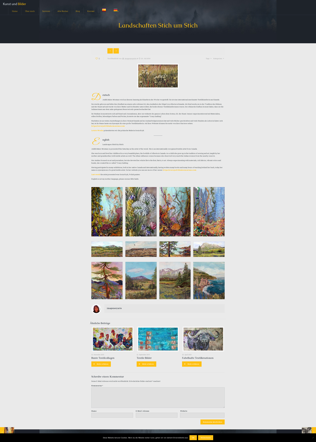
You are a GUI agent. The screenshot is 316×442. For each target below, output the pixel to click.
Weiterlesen (206, 438)
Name (94, 411)
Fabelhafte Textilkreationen (198, 358)
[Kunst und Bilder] (14, 3)
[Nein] (313, 437)
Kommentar (97, 386)
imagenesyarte (130, 58)
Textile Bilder (144, 358)
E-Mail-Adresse (142, 411)
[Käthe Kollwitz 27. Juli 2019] (309, 432)
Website (183, 411)
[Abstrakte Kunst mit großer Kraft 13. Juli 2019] (7, 432)
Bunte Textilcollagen (102, 358)
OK (193, 438)
